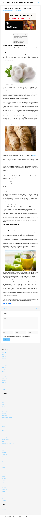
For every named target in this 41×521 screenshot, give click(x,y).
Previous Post (3, 308)
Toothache (3, 495)
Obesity (3, 470)
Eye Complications (5, 421)
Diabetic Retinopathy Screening (7, 417)
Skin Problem (4, 487)
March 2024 (4, 358)
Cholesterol (4, 404)
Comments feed (4, 511)
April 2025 (3, 350)
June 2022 (3, 389)
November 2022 (4, 380)
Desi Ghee (3, 406)
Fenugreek (3, 426)
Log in (3, 507)
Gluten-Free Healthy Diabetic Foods (8, 443)
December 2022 (4, 378)
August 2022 (4, 386)
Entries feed (4, 509)
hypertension (4, 452)
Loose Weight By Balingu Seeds (19, 40)
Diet (2, 419)
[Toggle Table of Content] (26, 35)
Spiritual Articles (4, 493)
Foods (3, 432)
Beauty (3, 397)
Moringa (3, 467)
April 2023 (3, 371)
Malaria (3, 463)
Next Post (38, 308)
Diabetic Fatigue (4, 415)
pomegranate (4, 478)
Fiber (3, 428)
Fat (2, 424)
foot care (3, 433)
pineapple (3, 476)
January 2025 (4, 356)
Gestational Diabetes (5, 439)
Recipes (3, 482)
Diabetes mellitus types (5, 411)
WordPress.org (4, 512)
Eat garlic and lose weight (18, 37)
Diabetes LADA (4, 409)
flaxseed (3, 430)
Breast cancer (4, 400)
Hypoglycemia (4, 454)
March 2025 (4, 352)
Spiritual (3, 491)
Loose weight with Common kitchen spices (20, 36)
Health (3, 446)
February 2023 (4, 374)
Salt (2, 485)
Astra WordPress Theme (32, 516)
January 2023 (4, 376)
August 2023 (4, 367)
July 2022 (3, 387)
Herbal (3, 450)
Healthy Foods (4, 448)
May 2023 (3, 369)
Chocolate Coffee (4, 402)
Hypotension (4, 456)
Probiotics (3, 480)
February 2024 (4, 360)
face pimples (4, 422)
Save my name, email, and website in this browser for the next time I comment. (17, 336)
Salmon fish (4, 483)
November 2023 (4, 365)
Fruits (3, 435)
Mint (2, 465)
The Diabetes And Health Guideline (17, 2)
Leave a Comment (6, 10)
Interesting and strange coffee (18, 42)
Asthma (3, 395)
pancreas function (4, 472)
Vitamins (3, 496)
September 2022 (4, 384)
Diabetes (3, 408)
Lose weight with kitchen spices (19, 41)
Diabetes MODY (4, 413)
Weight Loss (11, 10)
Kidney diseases (4, 461)
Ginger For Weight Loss (17, 38)
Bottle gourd (4, 398)
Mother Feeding (4, 469)
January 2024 (4, 361)
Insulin (3, 458)
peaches (3, 474)
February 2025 (4, 354)
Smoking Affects (4, 489)
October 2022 (4, 382)
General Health (4, 437)
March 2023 (4, 373)
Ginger (3, 441)
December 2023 (4, 363)
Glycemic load (4, 445)
